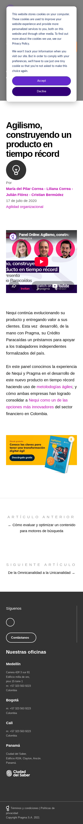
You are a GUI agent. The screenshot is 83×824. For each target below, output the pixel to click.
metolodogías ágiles (54, 387)
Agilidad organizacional (24, 207)
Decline (41, 91)
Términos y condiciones (24, 808)
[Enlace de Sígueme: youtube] (10, 622)
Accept (41, 81)
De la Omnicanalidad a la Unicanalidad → (41, 573)
